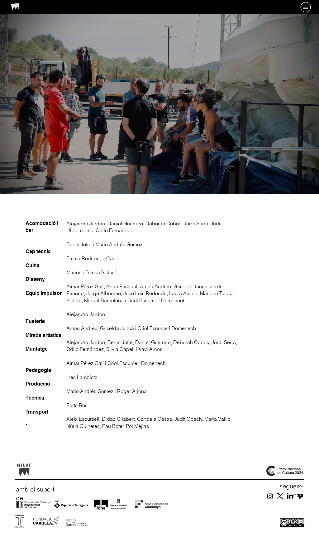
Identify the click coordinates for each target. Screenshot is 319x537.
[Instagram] (270, 496)
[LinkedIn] (290, 496)
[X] (280, 496)
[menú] (294, 7)
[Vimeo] (300, 496)
